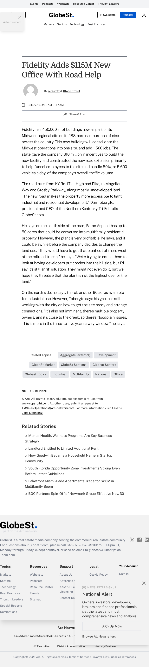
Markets (5, 574)
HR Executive (41, 646)
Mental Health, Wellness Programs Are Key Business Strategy (68, 438)
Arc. (38, 656)
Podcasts (47, 3)
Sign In (124, 573)
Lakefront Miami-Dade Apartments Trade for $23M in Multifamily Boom (69, 484)
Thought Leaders (108, 3)
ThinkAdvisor (20, 636)
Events (34, 3)
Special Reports (11, 605)
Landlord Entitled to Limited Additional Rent (63, 448)
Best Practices (10, 593)
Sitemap (35, 599)
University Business (104, 646)
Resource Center (83, 3)
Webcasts (63, 3)
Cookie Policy (98, 574)
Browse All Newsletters (99, 636)
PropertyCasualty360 (42, 636)
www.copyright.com (35, 403)
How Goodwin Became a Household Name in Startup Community (68, 458)
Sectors (5, 580)
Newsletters (107, 14)
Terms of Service (79, 656)
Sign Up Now (111, 626)
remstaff (54, 91)
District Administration (71, 646)
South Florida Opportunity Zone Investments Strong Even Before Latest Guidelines (72, 471)
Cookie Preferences (123, 656)
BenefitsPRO (63, 636)
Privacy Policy (100, 656)
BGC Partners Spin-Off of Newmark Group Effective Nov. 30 (76, 494)
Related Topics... (41, 355)
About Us (66, 574)
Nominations (8, 611)
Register (128, 14)
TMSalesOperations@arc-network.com (48, 408)
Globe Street (71, 91)
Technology (8, 587)
